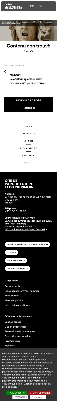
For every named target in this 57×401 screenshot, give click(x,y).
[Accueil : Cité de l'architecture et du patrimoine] (13, 6)
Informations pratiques (17, 305)
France (9, 202)
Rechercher (41, 6)
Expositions (28, 134)
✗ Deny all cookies (40, 392)
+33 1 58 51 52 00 (15, 211)
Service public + (14, 286)
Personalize (20, 397)
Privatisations (12, 341)
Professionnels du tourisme (20, 331)
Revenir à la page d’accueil (28, 104)
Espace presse (13, 321)
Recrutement (12, 295)
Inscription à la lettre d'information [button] (26, 244)
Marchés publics (14, 300)
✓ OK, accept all (16, 392)
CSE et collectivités (15, 326)
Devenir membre (16, 268)
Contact (28, 163)
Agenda (28, 126)
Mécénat (10, 345)
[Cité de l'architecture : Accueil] (20, 189)
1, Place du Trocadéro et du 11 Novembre (28, 196)
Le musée (28, 141)
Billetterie (28, 155)
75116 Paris (12, 199)
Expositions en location (18, 336)
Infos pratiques (29, 148)
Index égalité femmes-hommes (22, 290)
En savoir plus (37, 397)
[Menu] (50, 5)
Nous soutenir (14, 260)
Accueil (4, 66)
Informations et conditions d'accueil (25, 229)
